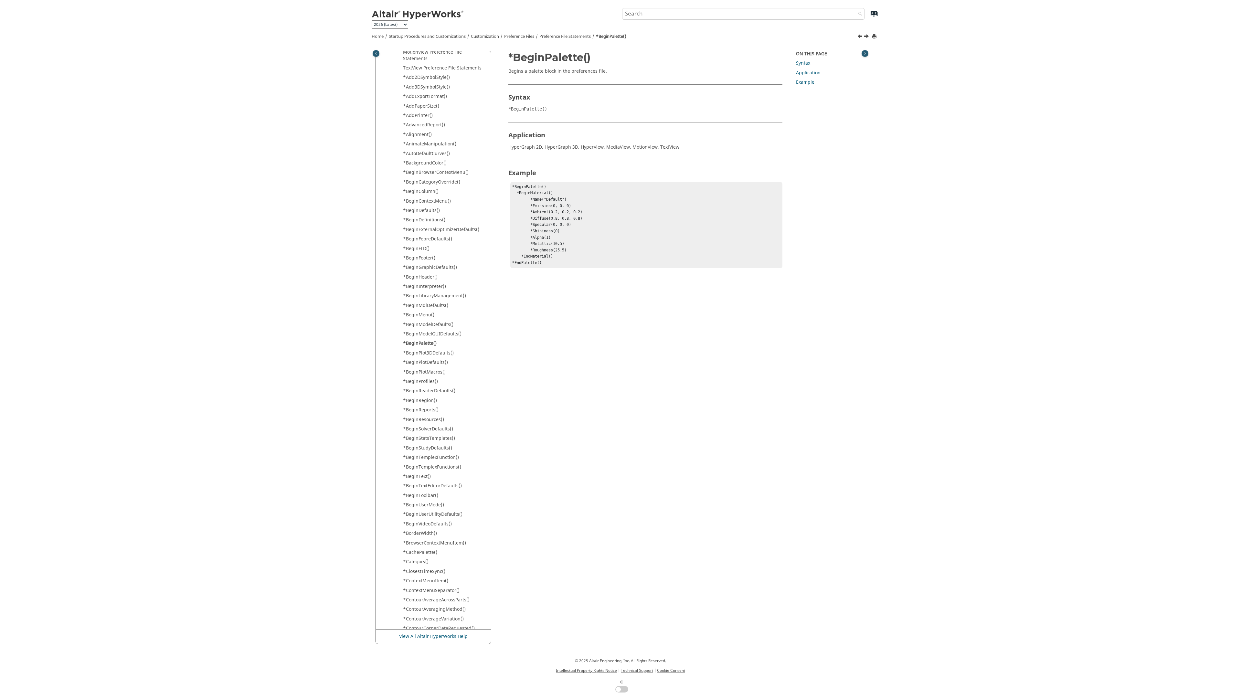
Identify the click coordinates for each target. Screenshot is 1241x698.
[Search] (859, 14)
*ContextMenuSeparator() (431, 590)
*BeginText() (417, 476)
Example (805, 82)
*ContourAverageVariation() (433, 619)
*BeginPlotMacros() (424, 372)
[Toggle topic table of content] (865, 53)
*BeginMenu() (418, 315)
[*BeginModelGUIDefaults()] (860, 37)
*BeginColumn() (421, 191)
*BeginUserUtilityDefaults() (432, 514)
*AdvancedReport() (424, 125)
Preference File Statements (565, 36)
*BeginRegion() (420, 400)
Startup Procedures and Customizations (427, 36)
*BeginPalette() (611, 36)
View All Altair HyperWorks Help (433, 636)
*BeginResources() (423, 419)
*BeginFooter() (419, 258)
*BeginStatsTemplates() (429, 438)
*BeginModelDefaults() (428, 324)
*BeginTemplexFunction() (431, 457)
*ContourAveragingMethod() (434, 609)
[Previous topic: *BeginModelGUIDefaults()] (860, 37)
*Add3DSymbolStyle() (426, 87)
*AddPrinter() (418, 115)
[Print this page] (874, 36)
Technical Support (637, 670)
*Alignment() (417, 134)
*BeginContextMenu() (427, 201)
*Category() (416, 561)
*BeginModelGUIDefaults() (432, 334)
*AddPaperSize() (421, 106)
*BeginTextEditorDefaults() (432, 485)
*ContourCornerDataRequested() (439, 628)
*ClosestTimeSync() (424, 571)
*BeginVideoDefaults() (427, 524)
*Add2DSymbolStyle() (426, 77)
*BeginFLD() (416, 248)
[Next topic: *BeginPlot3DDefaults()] (867, 37)
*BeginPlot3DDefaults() (428, 353)
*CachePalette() (420, 552)
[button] (400, 52)
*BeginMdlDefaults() (425, 305)
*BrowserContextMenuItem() (434, 543)
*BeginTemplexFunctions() (432, 467)
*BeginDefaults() (421, 210)
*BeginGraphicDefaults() (430, 267)
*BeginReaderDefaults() (429, 390)
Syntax (803, 63)
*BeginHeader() (420, 277)
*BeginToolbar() (420, 495)
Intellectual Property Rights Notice (586, 670)
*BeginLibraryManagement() (434, 295)
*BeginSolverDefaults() (428, 429)
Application (808, 72)
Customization (485, 36)
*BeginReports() (421, 410)
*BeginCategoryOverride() (431, 182)
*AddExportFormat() (425, 96)
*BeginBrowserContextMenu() (436, 172)
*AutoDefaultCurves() (426, 153)
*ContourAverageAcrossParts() (436, 600)
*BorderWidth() (420, 533)
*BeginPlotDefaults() (425, 362)
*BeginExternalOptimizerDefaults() (441, 229)
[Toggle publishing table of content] (376, 53)
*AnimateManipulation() (429, 144)
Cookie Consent (671, 670)
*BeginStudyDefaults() (427, 448)
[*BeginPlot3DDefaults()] (867, 37)
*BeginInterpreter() (424, 286)
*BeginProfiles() (420, 381)
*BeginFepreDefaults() (427, 239)
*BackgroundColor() (425, 163)
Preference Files (519, 36)
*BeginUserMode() (423, 505)
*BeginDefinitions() (424, 220)
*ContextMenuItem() (425, 580)
